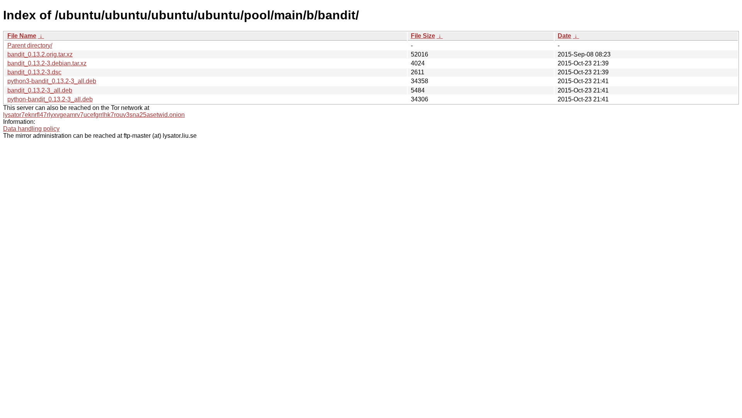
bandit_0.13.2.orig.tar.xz (40, 54)
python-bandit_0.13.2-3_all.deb (50, 99)
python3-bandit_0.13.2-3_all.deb (51, 81)
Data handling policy (31, 128)
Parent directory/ (29, 45)
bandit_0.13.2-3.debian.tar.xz (47, 63)
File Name (21, 36)
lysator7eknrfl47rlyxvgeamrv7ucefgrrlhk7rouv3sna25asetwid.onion (94, 114)
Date (564, 36)
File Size (423, 36)
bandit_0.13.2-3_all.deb (39, 90)
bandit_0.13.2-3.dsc (34, 72)
